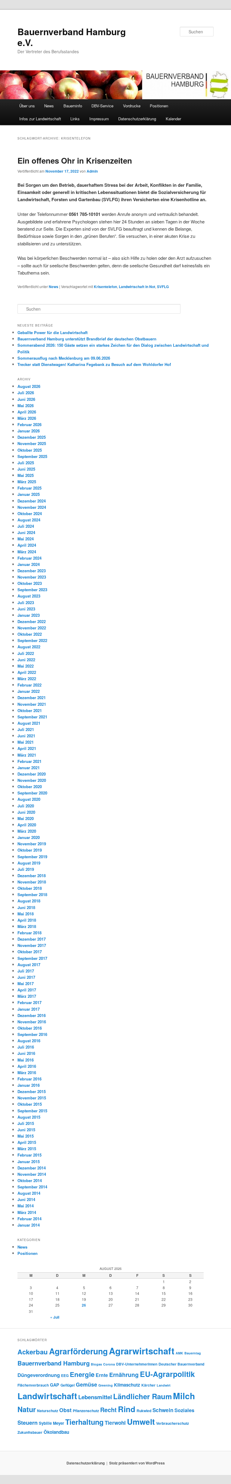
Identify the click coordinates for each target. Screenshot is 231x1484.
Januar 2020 (28, 837)
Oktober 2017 (29, 951)
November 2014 (31, 1174)
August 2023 (28, 596)
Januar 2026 (28, 431)
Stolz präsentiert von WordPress (137, 1463)
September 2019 (32, 856)
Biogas (96, 1364)
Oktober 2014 (29, 1180)
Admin (92, 171)
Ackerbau (32, 1351)
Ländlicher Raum (142, 1396)
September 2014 (32, 1187)
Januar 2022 (28, 691)
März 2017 (26, 996)
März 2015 (26, 1148)
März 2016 (26, 1072)
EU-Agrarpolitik (167, 1374)
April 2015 (26, 1142)
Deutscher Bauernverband (181, 1364)
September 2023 (32, 589)
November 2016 (31, 1022)
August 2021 (28, 723)
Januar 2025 (28, 494)
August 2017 (28, 964)
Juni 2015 (26, 1129)
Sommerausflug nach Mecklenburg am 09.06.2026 (63, 358)
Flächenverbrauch (33, 1385)
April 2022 (26, 672)
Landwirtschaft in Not (137, 286)
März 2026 (26, 418)
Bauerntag (192, 1353)
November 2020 (31, 780)
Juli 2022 (25, 653)
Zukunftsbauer (29, 1432)
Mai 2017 (25, 983)
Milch (184, 1396)
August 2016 (28, 1040)
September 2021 (32, 717)
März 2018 (26, 926)
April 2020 (26, 825)
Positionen (159, 106)
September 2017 (32, 958)
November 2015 (31, 1098)
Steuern (27, 1423)
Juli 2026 (25, 392)
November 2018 (31, 882)
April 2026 (26, 412)
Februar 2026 (29, 424)
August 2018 (28, 901)
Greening (105, 1385)
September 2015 (32, 1111)
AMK (179, 1353)
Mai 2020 (25, 818)
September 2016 (32, 1034)
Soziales (184, 1410)
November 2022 (31, 628)
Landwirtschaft (47, 1396)
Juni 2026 (26, 399)
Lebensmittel (95, 1397)
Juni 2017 (26, 977)
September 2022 (32, 640)
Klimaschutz (127, 1384)
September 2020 (32, 793)
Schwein (162, 1410)
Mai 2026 (25, 405)
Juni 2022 (26, 659)
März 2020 (26, 831)
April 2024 (26, 545)
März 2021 (26, 755)
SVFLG (163, 286)
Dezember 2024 (31, 501)
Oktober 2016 (29, 1028)
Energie (82, 1374)
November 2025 (31, 443)
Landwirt (164, 1385)
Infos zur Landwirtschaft (40, 118)
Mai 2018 (25, 914)
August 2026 (28, 386)
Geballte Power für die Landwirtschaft (52, 332)
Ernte (102, 1375)
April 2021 (26, 748)
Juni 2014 (26, 1199)
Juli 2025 (25, 462)
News (49, 106)
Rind (126, 1409)
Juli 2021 (25, 729)
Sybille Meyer (51, 1423)
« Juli (54, 1317)
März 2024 (26, 552)
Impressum (99, 118)
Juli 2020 (25, 806)
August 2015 (28, 1117)
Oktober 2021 (29, 710)
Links (75, 118)
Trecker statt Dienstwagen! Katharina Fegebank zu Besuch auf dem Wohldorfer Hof (94, 364)
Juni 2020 (26, 812)
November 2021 (31, 704)
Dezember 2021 (31, 697)
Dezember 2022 (31, 621)
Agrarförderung (78, 1351)
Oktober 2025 (29, 450)
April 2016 (26, 1066)
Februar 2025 (29, 488)
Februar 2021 (29, 761)
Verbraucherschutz (172, 1423)
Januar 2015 (28, 1161)
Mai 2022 (25, 666)
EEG (65, 1375)
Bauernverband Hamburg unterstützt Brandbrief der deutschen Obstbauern (86, 339)
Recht (108, 1409)
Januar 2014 (28, 1225)
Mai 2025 (25, 475)
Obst (65, 1410)
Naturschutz (47, 1410)
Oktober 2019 (29, 850)
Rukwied (144, 1410)
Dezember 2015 (31, 1091)
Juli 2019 (25, 869)
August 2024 (28, 520)
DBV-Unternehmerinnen (136, 1364)
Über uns (27, 106)
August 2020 (28, 799)
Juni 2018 (26, 907)
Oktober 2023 (29, 583)
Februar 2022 (29, 685)
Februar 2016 (29, 1079)
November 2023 (31, 577)
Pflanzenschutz (86, 1410)
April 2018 (26, 920)
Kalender (173, 118)
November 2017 (31, 945)
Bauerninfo (72, 106)
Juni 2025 (26, 469)
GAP (54, 1385)
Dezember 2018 (31, 875)
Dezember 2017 (31, 939)
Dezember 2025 (31, 437)
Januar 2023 (28, 615)
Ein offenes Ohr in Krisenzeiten (74, 160)
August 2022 (28, 647)
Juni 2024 (26, 532)
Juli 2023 (25, 602)
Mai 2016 (25, 1060)
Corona (109, 1364)
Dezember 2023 (31, 570)
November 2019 (31, 843)
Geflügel (67, 1385)
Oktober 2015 (29, 1104)
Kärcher (148, 1385)
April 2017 (26, 990)
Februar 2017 (29, 1002)
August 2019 (28, 863)
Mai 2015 (25, 1136)
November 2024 (31, 507)
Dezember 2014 (31, 1168)
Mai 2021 (25, 742)
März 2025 (26, 481)
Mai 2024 (25, 539)
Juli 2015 (25, 1123)
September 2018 (32, 894)
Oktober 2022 (29, 634)
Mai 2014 (25, 1206)
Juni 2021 (26, 736)
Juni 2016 (26, 1053)
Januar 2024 (28, 564)
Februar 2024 (29, 558)
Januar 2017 (28, 1009)
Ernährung (124, 1374)
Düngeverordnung (38, 1374)
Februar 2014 (29, 1218)
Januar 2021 (28, 767)
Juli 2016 (25, 1047)
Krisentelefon (105, 286)
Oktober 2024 (29, 513)
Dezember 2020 (31, 774)
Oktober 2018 (29, 888)
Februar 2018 (29, 933)
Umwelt (141, 1421)
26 (84, 1305)
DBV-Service (102, 106)
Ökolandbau (56, 1432)
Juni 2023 (26, 609)
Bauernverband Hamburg (53, 1363)
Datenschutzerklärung (137, 118)
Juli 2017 (25, 971)
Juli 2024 (25, 526)
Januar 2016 (28, 1085)
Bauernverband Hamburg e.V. (71, 37)
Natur (26, 1409)
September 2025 (32, 456)
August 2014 (28, 1193)
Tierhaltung (84, 1422)
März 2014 (26, 1212)
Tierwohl (115, 1422)
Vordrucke (131, 106)
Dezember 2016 (31, 1015)
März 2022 (26, 678)
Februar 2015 (29, 1155)
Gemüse (86, 1384)
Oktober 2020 (29, 786)
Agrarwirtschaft (141, 1350)
